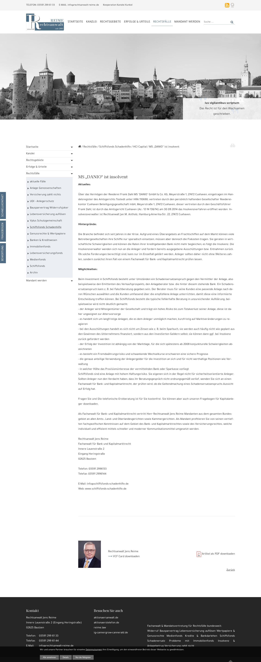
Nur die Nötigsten (83, 657)
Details (66, 657)
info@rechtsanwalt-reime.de (56, 646)
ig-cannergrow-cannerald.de (111, 632)
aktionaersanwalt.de (106, 617)
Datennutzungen (94, 650)
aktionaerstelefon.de (106, 622)
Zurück (231, 570)
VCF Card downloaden (126, 556)
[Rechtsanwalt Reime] (79, 147)
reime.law (100, 627)
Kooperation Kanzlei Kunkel (117, 5)
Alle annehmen (49, 657)
